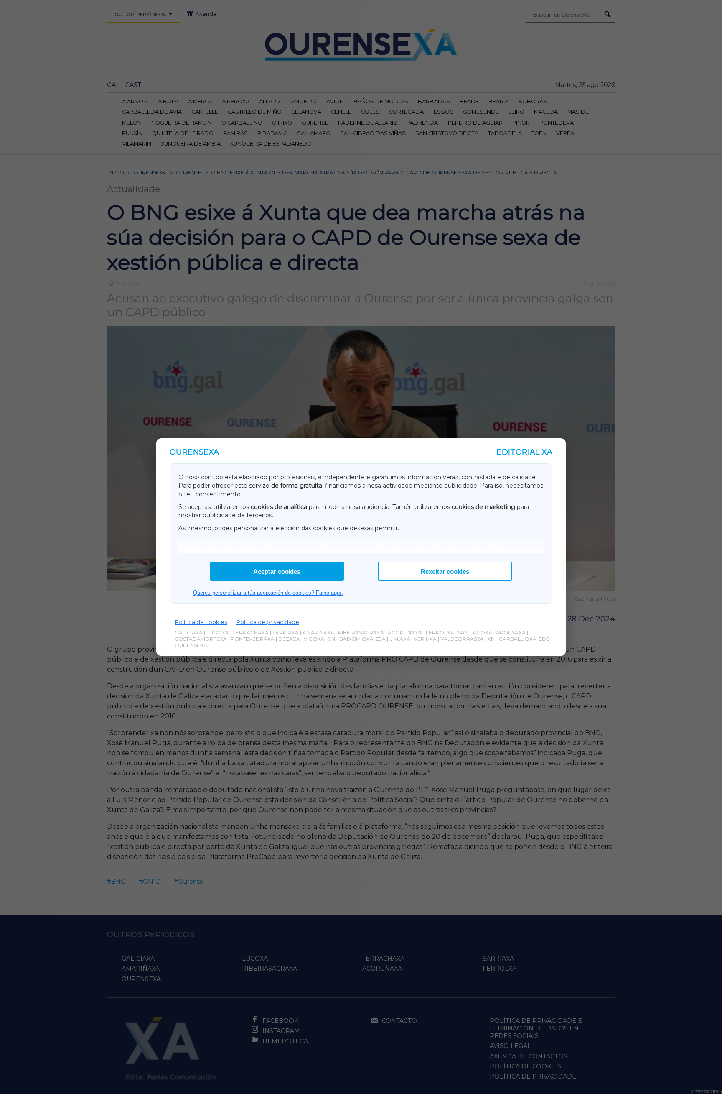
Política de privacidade (267, 622)
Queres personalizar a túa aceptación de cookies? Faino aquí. (268, 593)
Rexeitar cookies (445, 571)
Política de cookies (201, 622)
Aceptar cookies (276, 571)
